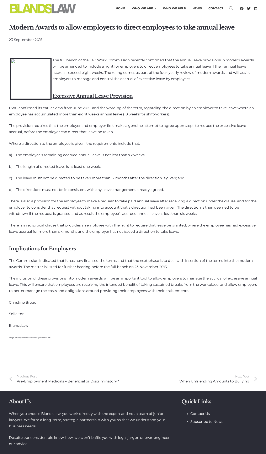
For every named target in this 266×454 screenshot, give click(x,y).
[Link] (42, 8)
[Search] (231, 8)
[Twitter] (249, 8)
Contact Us (200, 414)
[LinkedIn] (255, 8)
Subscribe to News (206, 421)
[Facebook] (242, 8)
